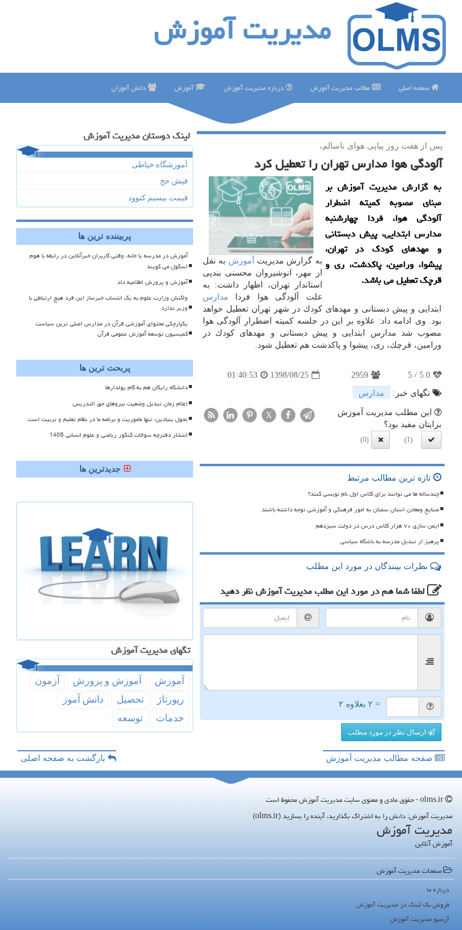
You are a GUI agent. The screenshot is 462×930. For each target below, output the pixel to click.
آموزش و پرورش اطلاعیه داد (152, 282)
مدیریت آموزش (242, 29)
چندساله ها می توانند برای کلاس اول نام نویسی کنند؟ (373, 494)
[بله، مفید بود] (431, 440)
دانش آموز (83, 699)
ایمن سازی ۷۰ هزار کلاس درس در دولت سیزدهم (377, 526)
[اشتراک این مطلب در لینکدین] (230, 414)
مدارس (216, 296)
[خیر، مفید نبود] (380, 440)
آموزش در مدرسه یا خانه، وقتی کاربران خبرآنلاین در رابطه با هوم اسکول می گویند (108, 261)
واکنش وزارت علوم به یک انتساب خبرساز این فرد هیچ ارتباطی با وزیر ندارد (108, 303)
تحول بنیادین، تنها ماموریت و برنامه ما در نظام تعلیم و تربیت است (108, 419)
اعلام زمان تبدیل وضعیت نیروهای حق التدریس (130, 404)
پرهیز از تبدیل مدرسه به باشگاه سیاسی (389, 541)
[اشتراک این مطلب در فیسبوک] (288, 414)
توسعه (130, 718)
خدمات (170, 718)
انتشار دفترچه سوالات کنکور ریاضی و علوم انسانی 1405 (118, 435)
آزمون (47, 681)
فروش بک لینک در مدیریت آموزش (402, 904)
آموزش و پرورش (107, 681)
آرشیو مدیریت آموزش (419, 919)
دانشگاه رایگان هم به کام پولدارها (146, 387)
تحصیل (130, 699)
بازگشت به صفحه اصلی (64, 758)
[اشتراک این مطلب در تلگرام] (307, 414)
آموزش (185, 87)
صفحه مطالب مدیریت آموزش (380, 758)
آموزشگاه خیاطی (160, 164)
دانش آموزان (129, 87)
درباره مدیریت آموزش (255, 87)
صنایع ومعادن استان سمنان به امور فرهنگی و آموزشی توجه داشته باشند (350, 509)
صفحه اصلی (415, 87)
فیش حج (174, 180)
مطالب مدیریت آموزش (341, 87)
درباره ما (438, 889)
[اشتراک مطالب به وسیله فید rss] (211, 414)
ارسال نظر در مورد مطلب (388, 732)
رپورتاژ (170, 699)
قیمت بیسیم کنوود (158, 197)
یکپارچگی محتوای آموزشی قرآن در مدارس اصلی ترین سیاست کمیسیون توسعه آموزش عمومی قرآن (111, 329)
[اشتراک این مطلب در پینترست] (249, 414)
